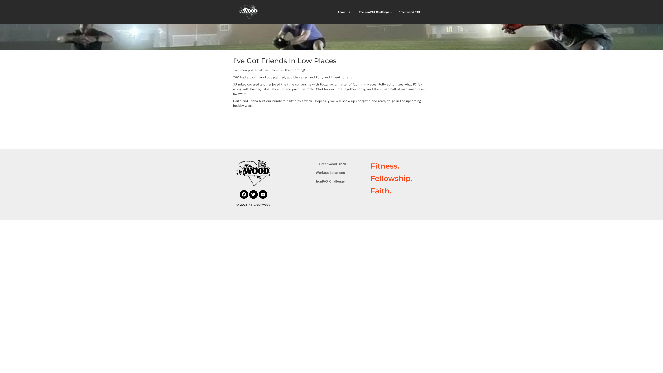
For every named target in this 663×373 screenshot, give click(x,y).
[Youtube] (263, 194)
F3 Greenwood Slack (330, 164)
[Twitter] (253, 194)
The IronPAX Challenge (374, 12)
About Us (344, 12)
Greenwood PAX (409, 12)
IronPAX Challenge (330, 181)
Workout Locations (330, 173)
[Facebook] (244, 194)
